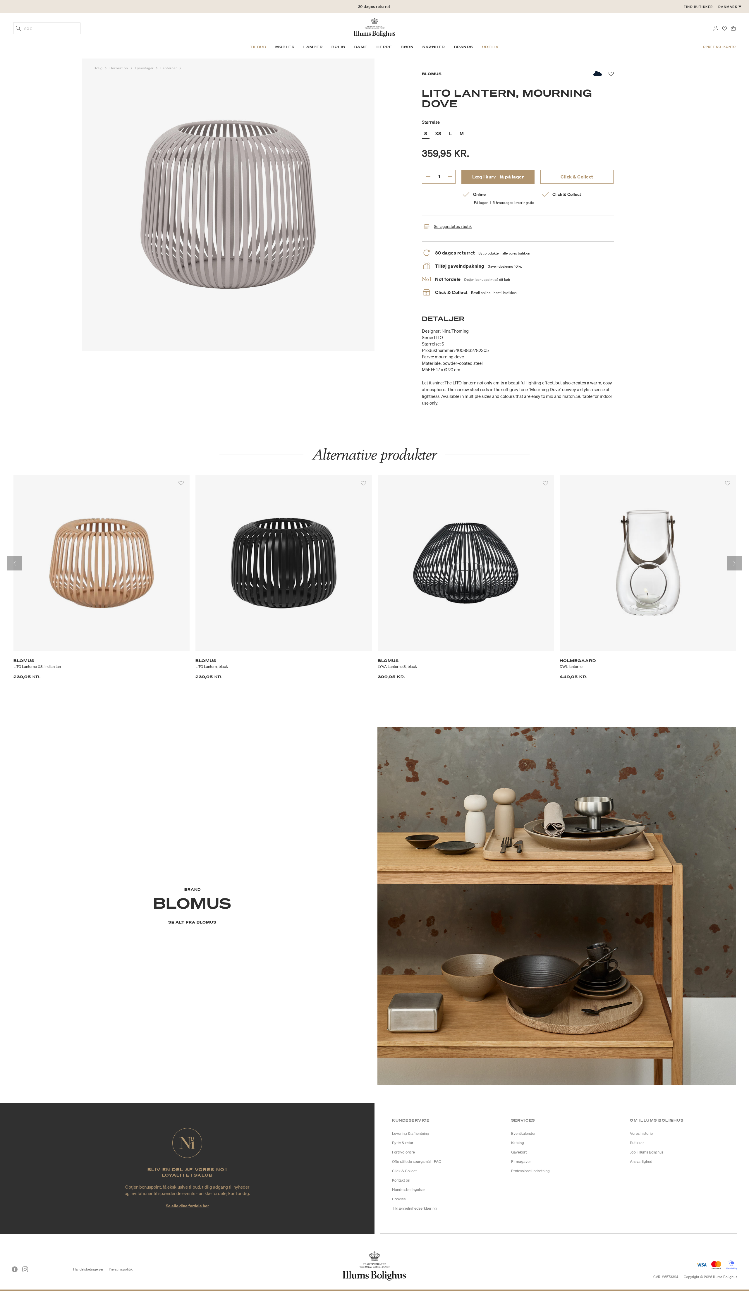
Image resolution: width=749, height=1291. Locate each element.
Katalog (517, 1142)
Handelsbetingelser (408, 1189)
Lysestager (144, 68)
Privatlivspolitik (121, 1269)
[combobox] (46, 28)
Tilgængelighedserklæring (414, 1208)
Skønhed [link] (433, 46)
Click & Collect (577, 177)
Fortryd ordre (403, 1152)
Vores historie (641, 1133)
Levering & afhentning (410, 1133)
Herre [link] (384, 46)
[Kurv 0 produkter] (733, 28)
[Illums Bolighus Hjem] (374, 27)
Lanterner (169, 68)
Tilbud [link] (258, 46)
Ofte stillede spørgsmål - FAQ (416, 1161)
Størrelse (431, 122)
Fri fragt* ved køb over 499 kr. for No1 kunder (374, 6)
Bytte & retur (402, 1142)
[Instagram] (25, 1269)
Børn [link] (407, 46)
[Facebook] (15, 1269)
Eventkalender (523, 1133)
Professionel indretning (530, 1170)
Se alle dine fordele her (187, 1206)
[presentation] (14, 563)
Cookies (399, 1199)
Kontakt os (401, 1180)
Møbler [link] (285, 46)
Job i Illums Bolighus (646, 1152)
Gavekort (519, 1152)
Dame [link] (361, 46)
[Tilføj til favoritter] (181, 483)
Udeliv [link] (490, 46)
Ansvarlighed (641, 1161)
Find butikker (698, 6)
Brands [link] (463, 46)
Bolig (99, 68)
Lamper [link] (313, 46)
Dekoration (119, 68)
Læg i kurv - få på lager (498, 177)
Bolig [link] (338, 46)
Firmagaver (521, 1161)
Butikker (637, 1142)
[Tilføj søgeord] (18, 29)
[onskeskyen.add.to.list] (598, 74)
